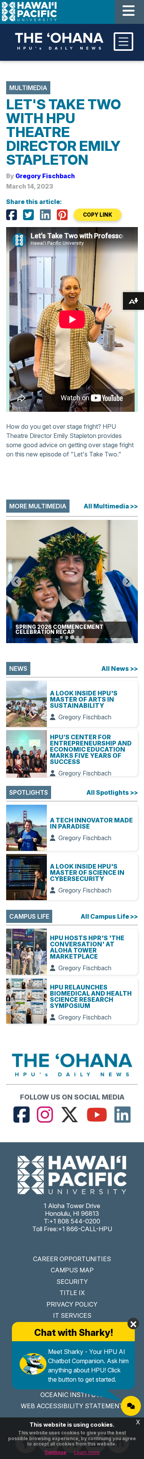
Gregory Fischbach (45, 176)
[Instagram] (45, 1114)
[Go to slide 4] (77, 637)
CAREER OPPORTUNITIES (72, 1259)
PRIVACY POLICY (72, 1304)
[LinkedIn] (45, 215)
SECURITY (72, 1281)
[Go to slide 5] (82, 637)
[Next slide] (127, 582)
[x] (69, 1114)
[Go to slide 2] (66, 637)
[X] (28, 215)
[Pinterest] (62, 215)
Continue (55, 1452)
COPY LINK (97, 215)
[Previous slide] (16, 582)
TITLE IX (72, 1293)
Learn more (87, 1452)
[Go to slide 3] (72, 637)
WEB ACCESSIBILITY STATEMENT (72, 1406)
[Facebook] (11, 215)
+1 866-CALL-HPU (85, 1229)
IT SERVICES (72, 1315)
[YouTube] (96, 1114)
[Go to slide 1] (61, 637)
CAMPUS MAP (72, 1270)
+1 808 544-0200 (74, 1221)
